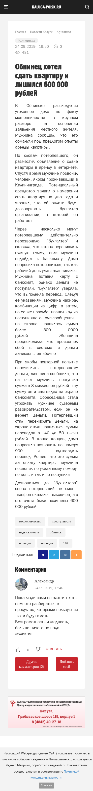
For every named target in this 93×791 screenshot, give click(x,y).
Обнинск (56, 532)
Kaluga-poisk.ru (46, 7)
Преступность (61, 521)
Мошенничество (30, 521)
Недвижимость (29, 532)
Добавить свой (67, 664)
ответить (54, 649)
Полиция (25, 543)
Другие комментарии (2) (31, 664)
